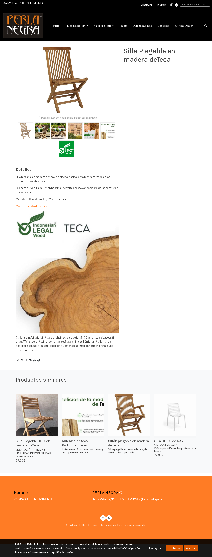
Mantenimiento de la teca (31, 206)
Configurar (156, 548)
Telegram (161, 4)
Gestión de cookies (111, 525)
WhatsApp (147, 4)
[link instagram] (171, 4)
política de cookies (63, 552)
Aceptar (191, 548)
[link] (23, 25)
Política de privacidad (134, 525)
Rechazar (174, 548)
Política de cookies (89, 525)
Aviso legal (71, 525)
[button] (77, 25)
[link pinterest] (176, 4)
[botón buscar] (205, 25)
